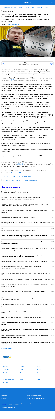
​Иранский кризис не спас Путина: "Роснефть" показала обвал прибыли (25, 279)
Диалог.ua (4, 404)
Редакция (4, 395)
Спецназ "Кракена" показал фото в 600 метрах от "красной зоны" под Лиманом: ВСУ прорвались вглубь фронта (24, 204)
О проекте (4, 392)
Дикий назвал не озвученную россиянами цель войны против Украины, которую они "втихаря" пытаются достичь (25, 191)
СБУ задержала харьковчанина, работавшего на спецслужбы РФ (23, 317)
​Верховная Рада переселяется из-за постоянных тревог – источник (24, 261)
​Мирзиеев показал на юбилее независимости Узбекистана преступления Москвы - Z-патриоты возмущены (21, 198)
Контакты (4, 398)
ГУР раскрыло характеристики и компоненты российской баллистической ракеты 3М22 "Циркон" (21, 267)
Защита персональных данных (36, 398)
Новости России (10, 180)
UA (52, 2)
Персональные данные (34, 395)
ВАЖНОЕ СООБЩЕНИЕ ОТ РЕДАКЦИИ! (16, 176)
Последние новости (10, 187)
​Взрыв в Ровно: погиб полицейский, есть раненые (18, 217)
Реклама (29, 392)
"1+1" (12, 80)
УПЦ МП (20, 164)
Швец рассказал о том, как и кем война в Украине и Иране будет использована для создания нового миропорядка (23, 229)
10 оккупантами (15, 172)
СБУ (3, 180)
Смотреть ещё (7, 348)
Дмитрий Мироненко (12, 24)
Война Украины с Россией (31, 180)
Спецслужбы (19, 180)
